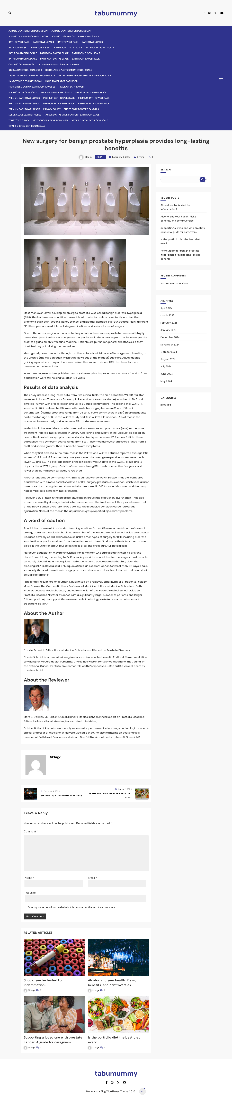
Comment (31, 831)
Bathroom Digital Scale (68, 47)
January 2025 (168, 330)
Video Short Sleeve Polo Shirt (50, 120)
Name (29, 877)
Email (92, 877)
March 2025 (167, 315)
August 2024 (167, 359)
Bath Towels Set (18, 47)
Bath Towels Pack (88, 36)
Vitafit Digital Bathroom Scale (90, 120)
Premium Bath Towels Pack (56, 92)
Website (30, 892)
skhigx (88, 157)
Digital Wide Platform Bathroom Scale (68, 70)
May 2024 (166, 381)
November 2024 (170, 344)
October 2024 (168, 352)
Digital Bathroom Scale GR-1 (25, 70)
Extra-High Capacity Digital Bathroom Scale (84, 75)
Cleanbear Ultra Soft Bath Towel (59, 64)
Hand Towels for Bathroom (25, 81)
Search (165, 169)
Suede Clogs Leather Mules (24, 114)
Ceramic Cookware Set (22, 64)
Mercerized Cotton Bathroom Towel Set (32, 86)
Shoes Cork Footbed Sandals (81, 109)
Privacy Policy (52, 109)
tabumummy (115, 13)
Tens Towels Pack (18, 120)
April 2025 (166, 308)
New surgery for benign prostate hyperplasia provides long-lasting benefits (180, 255)
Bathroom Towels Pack (86, 58)
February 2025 (168, 322)
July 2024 (166, 366)
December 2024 (170, 337)
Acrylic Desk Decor (63, 36)
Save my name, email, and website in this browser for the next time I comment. (72, 907)
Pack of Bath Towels (72, 86)
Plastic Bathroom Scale (22, 92)
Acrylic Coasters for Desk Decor (28, 30)
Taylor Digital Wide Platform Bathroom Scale (72, 114)
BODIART (100, 157)
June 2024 (166, 374)
